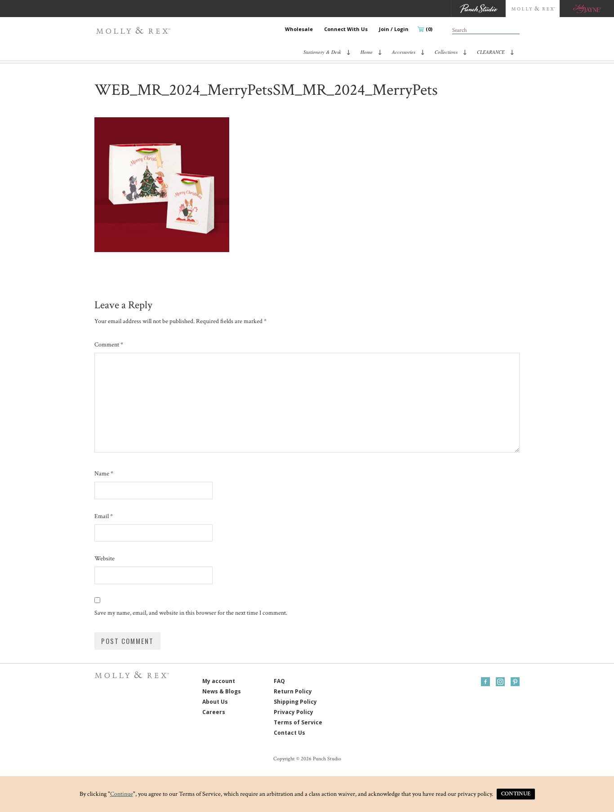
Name (103, 474)
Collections (446, 52)
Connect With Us (346, 29)
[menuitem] (299, 29)
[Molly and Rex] (532, 8)
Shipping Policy (295, 702)
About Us (215, 702)
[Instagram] (500, 681)
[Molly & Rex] (135, 30)
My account (218, 681)
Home (366, 52)
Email (103, 516)
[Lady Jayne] (587, 8)
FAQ (279, 681)
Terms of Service (298, 722)
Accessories (403, 52)
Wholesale (299, 29)
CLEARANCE (491, 52)
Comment (108, 345)
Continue (121, 794)
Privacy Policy (293, 712)
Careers (213, 712)
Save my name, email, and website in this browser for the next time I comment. (190, 613)
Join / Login (394, 29)
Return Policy (293, 691)
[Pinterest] (515, 681)
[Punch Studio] (478, 8)
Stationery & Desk (322, 52)
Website (104, 559)
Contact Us (289, 733)
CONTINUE (515, 794)
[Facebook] (485, 681)
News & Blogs (221, 691)
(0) (429, 29)
